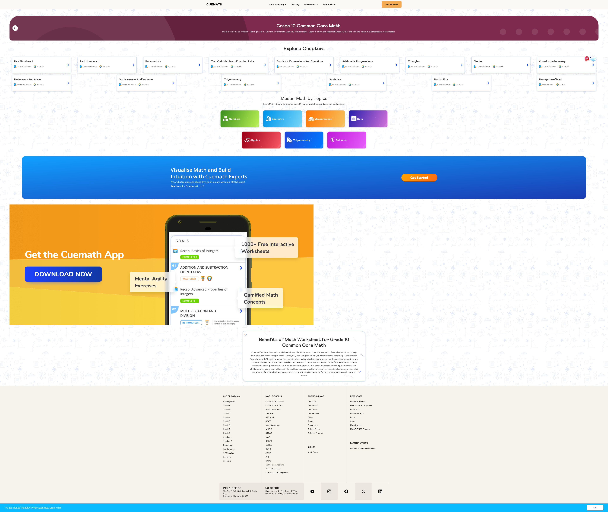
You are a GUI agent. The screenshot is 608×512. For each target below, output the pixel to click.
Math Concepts (357, 413)
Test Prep (270, 413)
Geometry (227, 445)
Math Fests (313, 452)
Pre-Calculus (228, 449)
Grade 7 (226, 429)
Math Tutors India (273, 409)
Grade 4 (226, 417)
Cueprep (227, 457)
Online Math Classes (275, 401)
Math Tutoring (276, 4)
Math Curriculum (357, 401)
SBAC (268, 449)
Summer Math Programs (277, 472)
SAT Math (270, 417)
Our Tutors (312, 409)
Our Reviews (313, 413)
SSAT (268, 421)
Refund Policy (314, 429)
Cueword (227, 461)
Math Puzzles (356, 425)
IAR (267, 457)
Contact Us (312, 425)
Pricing (295, 4)
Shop (352, 421)
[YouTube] (312, 491)
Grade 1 (226, 405)
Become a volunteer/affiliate (363, 448)
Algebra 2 (227, 441)
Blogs (352, 417)
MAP (268, 437)
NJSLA (269, 445)
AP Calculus (228, 453)
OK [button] (595, 507)
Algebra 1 (227, 437)
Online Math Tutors (274, 405)
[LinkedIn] (380, 491)
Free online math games (361, 405)
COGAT (269, 441)
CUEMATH (214, 4)
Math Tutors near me (275, 465)
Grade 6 (226, 425)
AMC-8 (269, 429)
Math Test (354, 409)
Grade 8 (226, 433)
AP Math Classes (273, 469)
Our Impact (313, 405)
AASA (268, 453)
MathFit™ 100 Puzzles (360, 429)
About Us (312, 401)
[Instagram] (329, 491)
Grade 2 (226, 409)
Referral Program (315, 433)
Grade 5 (226, 421)
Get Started (392, 4)
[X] (363, 491)
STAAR (269, 433)
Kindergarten (229, 401)
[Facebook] (346, 491)
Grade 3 (226, 413)
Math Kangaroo (272, 425)
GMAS (268, 461)
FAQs (310, 417)
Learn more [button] (55, 507)
